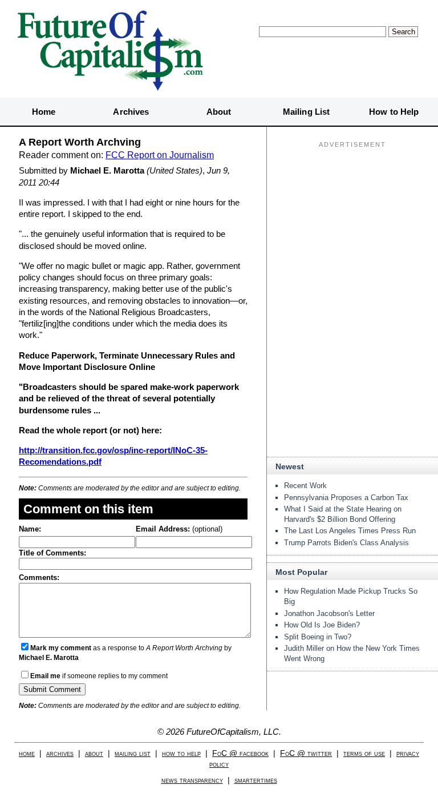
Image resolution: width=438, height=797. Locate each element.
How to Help (394, 111)
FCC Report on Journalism (160, 155)
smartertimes (255, 780)
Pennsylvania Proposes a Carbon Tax (346, 497)
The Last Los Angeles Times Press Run (350, 530)
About (219, 111)
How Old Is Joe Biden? (322, 625)
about (94, 753)
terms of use (364, 753)
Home (43, 111)
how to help (181, 753)
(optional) (179, 529)
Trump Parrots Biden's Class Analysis (346, 542)
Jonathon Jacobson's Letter (329, 613)
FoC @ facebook (240, 753)
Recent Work (305, 485)
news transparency (192, 780)
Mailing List (306, 111)
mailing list (133, 753)
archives (60, 753)
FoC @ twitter (306, 753)
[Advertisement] (352, 223)
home (27, 753)
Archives (131, 111)
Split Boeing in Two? (317, 637)
